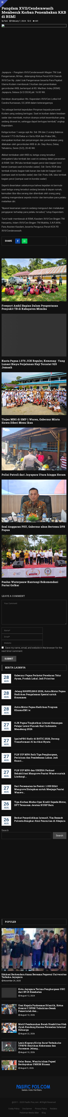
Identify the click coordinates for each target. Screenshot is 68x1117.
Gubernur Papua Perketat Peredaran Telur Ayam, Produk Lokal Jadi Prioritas (37, 677)
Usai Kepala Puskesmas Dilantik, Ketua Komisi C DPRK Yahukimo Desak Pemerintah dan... (40, 1008)
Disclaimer (27, 1109)
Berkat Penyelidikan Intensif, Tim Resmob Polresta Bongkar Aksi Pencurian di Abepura (39, 819)
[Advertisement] (34, 879)
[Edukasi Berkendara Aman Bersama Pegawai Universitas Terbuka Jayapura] (34, 949)
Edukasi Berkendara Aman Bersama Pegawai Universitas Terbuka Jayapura (34, 976)
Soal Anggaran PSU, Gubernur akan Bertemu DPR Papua (33, 528)
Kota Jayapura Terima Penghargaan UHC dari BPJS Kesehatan (41, 990)
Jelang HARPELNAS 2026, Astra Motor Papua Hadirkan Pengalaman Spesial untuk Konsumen (39, 694)
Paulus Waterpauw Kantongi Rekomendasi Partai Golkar (30, 583)
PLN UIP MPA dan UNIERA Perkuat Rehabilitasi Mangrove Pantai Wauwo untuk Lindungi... (39, 773)
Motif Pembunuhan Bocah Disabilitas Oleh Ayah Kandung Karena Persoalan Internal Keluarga (42, 1027)
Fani (6, 21)
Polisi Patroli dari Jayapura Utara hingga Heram (34, 474)
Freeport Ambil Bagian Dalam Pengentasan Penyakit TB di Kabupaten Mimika (30, 307)
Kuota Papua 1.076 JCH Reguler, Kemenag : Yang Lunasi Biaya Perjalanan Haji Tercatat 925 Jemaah (33, 364)
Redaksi (53, 1109)
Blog (44, 1113)
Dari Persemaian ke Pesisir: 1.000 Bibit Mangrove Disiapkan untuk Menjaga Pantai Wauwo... (39, 789)
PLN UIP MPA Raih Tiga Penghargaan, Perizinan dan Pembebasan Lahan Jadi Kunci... (36, 757)
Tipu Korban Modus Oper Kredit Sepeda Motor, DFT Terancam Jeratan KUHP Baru (40, 803)
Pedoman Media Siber (29, 1113)
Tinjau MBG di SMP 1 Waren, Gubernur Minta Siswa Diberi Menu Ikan (31, 421)
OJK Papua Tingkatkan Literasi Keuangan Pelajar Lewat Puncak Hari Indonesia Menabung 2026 (38, 726)
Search (5, 830)
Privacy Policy (41, 1109)
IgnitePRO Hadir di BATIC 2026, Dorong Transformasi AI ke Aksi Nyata (36, 740)
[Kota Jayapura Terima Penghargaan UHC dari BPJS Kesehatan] (9, 993)
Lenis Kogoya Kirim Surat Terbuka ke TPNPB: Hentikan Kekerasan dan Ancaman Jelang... (39, 1045)
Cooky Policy (13, 1109)
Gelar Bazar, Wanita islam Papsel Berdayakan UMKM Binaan (37, 1063)
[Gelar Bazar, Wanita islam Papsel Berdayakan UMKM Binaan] (9, 1065)
